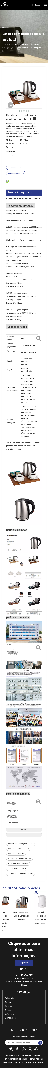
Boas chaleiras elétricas (18, 863)
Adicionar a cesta (15, 174)
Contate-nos (10, 1018)
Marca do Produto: (10, 145)
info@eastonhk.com (25, 978)
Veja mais (24, 963)
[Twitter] (24, 1049)
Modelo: (9, 140)
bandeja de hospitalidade (18, 848)
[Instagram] (36, 1049)
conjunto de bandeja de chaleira (21, 843)
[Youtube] (30, 1049)
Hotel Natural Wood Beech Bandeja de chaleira (13, 916)
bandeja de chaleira (16, 854)
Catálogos (9, 1014)
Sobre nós (9, 998)
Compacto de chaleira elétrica (20, 873)
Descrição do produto (20, 192)
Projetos (8, 1006)
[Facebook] (11, 1049)
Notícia (8, 1010)
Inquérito (14, 167)
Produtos (9, 1002)
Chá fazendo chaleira (17, 868)
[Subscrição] (40, 1043)
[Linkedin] (17, 1049)
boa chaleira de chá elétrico (19, 858)
